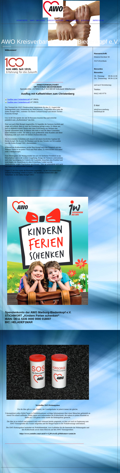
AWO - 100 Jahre (37, 20)
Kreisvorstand (55, 20)
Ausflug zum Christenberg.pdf (18, 99)
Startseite (22, 20)
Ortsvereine (72, 20)
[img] (60, 23)
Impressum (98, 20)
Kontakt (85, 20)
